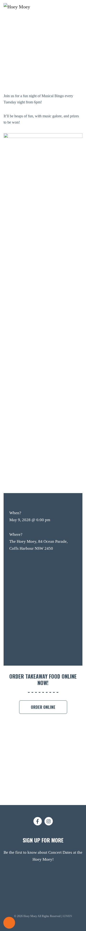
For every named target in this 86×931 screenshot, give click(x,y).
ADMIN (67, 916)
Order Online (43, 707)
